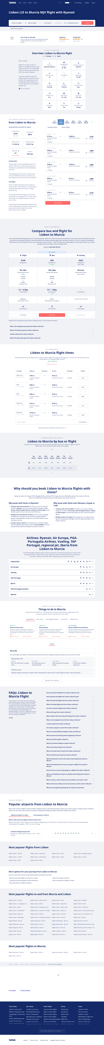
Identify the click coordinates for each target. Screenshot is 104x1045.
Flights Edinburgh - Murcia (16, 924)
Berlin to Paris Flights (50, 1012)
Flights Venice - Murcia (58, 927)
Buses (24, 2)
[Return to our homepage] (13, 3)
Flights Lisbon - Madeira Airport (83, 853)
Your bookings (78, 2)
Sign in (93, 2)
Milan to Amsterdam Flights (52, 1019)
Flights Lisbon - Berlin (58, 857)
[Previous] (29, 457)
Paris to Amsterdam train (16, 1018)
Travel (80, 1006)
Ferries (35, 2)
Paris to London (83, 1012)
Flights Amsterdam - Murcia (60, 921)
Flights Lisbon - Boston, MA (60, 907)
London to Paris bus (32, 1009)
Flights (30, 2)
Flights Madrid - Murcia (15, 921)
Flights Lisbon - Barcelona (37, 853)
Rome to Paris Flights (50, 1017)
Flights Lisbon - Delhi (15, 860)
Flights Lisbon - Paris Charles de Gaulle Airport (87, 910)
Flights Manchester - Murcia (60, 924)
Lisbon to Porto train (15, 1009)
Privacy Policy (44, 1040)
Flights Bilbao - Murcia (36, 934)
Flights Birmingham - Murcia (38, 931)
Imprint (25, 1040)
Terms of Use (34, 1040)
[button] (49, 23)
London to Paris (83, 1009)
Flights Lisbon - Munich (37, 914)
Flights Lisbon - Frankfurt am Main (40, 910)
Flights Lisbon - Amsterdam (38, 857)
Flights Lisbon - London (15, 857)
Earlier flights (22, 422)
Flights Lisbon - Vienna (80, 857)
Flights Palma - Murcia (80, 931)
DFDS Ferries (65, 1014)
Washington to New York (85, 1017)
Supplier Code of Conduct (57, 1040)
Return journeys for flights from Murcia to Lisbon (23, 878)
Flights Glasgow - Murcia (16, 927)
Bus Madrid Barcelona (33, 1012)
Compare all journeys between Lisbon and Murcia (23, 880)
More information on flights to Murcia (20, 883)
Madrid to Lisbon (83, 1014)
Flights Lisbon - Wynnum (16, 914)
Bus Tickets (29, 1006)
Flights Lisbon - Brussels (59, 914)
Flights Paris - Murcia (80, 917)
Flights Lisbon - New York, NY (38, 900)
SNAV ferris (64, 1019)
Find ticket (15, 136)
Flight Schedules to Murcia (38, 964)
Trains (20, 2)
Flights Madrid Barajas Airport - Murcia (85, 924)
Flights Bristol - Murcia (58, 934)
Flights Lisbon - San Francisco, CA (83, 914)
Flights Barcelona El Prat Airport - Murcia (85, 927)
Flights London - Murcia (59, 917)
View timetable (15, 155)
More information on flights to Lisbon (63, 880)
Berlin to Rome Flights (50, 1014)
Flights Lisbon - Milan (15, 907)
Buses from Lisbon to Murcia (61, 878)
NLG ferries (64, 1012)
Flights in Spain (24, 964)
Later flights (82, 422)
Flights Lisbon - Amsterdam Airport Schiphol (43, 917)
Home (10, 964)
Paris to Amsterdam (32, 1014)
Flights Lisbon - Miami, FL (59, 910)
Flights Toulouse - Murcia (59, 931)
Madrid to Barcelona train (17, 1012)
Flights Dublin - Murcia (36, 924)
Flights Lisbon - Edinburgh (16, 917)
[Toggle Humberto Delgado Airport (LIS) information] (92, 833)
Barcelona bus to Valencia (34, 1017)
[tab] (52, 127)
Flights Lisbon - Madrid (15, 853)
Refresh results (51, 364)
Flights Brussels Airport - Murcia (83, 934)
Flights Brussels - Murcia (81, 921)
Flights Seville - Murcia (15, 931)
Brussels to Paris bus (32, 1019)
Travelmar (64, 1017)
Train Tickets (13, 1006)
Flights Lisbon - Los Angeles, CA (18, 904)
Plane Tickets (48, 1006)
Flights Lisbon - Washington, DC (39, 907)
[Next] (92, 122)
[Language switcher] (68, 3)
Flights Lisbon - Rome (36, 860)
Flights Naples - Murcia (36, 927)
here (64, 428)
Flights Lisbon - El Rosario (81, 907)
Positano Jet (64, 1009)
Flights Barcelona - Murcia (37, 921)
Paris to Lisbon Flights (50, 1009)
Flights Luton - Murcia (15, 934)
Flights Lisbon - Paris (58, 853)
